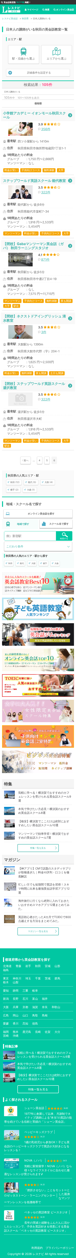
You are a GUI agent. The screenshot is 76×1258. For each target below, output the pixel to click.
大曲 (57, 563)
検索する (64, 538)
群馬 (57, 978)
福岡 (6, 1031)
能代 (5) (32, 482)
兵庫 (15, 1007)
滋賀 (35, 1007)
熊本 (15, 1031)
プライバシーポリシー (60, 1247)
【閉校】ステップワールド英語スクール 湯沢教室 (34, 385)
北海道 (7, 966)
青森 (18, 966)
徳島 (35, 1023)
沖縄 (15, 1035)
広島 (6, 1015)
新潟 (6, 998)
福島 (6, 970)
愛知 (6, 990)
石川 (25, 998)
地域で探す (23, 523)
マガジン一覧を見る (38, 931)
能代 (22, 563)
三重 (25, 990)
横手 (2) (14, 489)
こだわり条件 (14, 546)
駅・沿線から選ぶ (23, 58)
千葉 (38, 978)
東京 (6, 978)
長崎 (38, 1031)
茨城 (47, 978)
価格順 (38, 103)
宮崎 (6, 1035)
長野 (15, 998)
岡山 (15, 1015)
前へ (26, 460)
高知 (25, 1023)
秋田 (10, 563)
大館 (33, 563)
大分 (57, 1031)
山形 (57, 966)
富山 (35, 998)
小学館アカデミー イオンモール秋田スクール (34, 115)
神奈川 (17, 978)
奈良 (45, 1007)
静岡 (15, 990)
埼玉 (28, 978)
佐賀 (47, 1031)
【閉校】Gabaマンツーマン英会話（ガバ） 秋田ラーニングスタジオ (33, 246)
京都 (25, 1007)
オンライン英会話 (65, 9)
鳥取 (35, 1015)
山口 (25, 1015)
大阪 (6, 1007)
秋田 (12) (14, 482)
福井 (45, 998)
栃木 (6, 982)
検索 (47, 9)
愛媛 (6, 1023)
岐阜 (35, 990)
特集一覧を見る (38, 848)
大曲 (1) (31, 489)
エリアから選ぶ (56, 58)
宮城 (47, 966)
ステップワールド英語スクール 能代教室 (34, 180)
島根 (45, 1015)
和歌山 (56, 1007)
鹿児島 (26, 1031)
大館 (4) (49, 482)
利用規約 (37, 1247)
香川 (15, 1023)
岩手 (28, 966)
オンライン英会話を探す (41, 513)
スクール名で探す (59, 523)
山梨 (15, 982)
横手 (45, 563)
